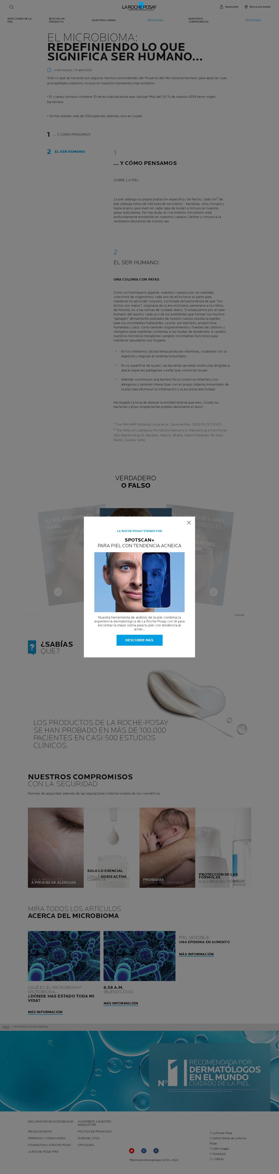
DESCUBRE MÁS (139, 640)
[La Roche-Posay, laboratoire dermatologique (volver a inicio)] (139, 6)
